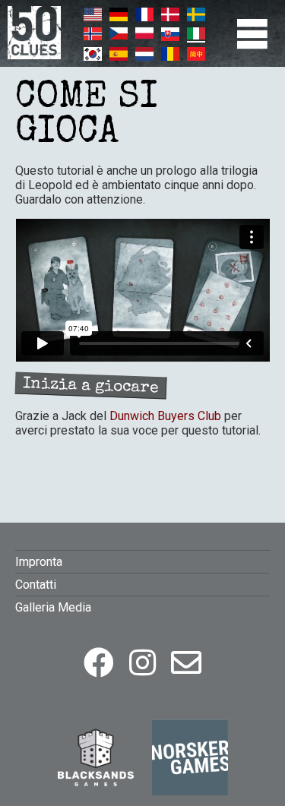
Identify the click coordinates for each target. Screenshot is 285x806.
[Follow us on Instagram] (142, 663)
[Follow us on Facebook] (99, 663)
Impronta (38, 562)
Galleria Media (53, 607)
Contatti (35, 584)
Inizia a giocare (91, 386)
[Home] (34, 55)
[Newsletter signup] (186, 663)
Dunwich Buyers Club (165, 416)
